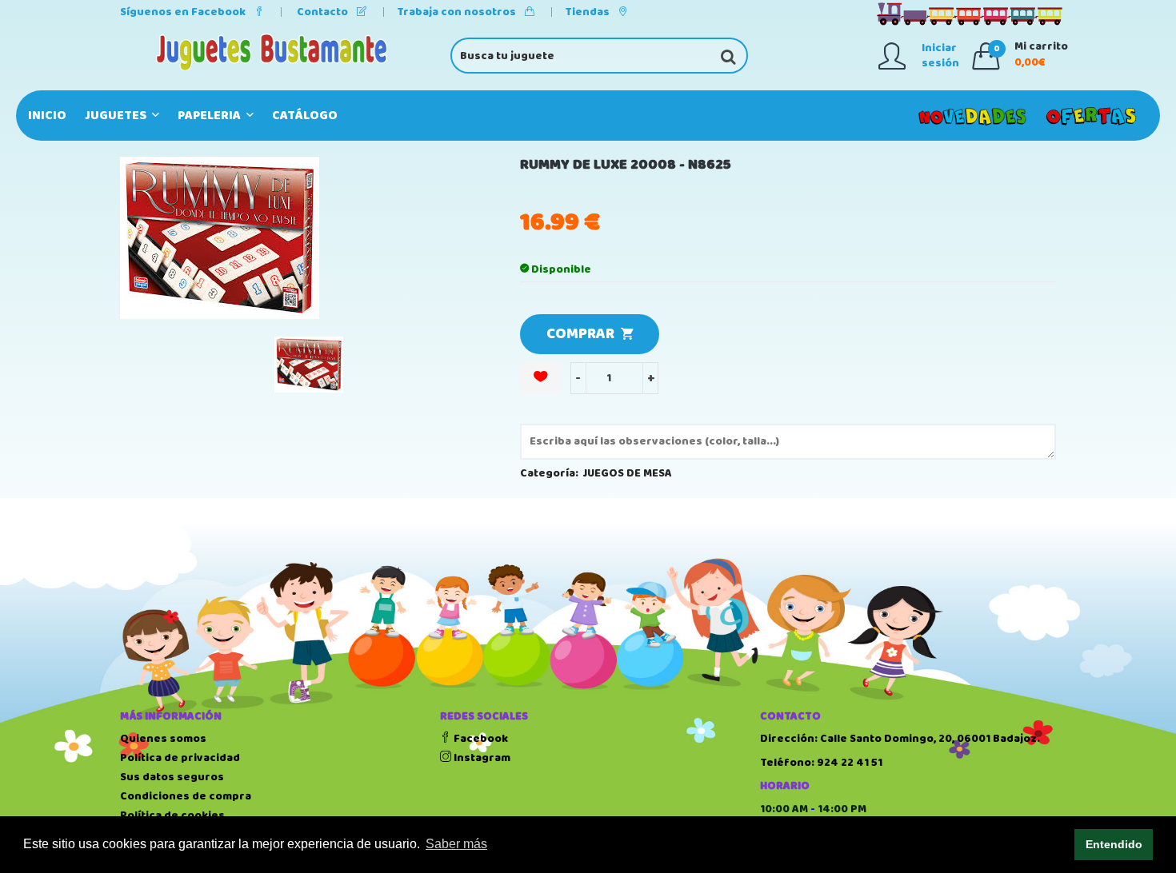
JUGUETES (117, 116)
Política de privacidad (180, 758)
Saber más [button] (456, 844)
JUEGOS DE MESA (627, 473)
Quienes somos (163, 738)
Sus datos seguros (172, 777)
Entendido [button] (1114, 844)
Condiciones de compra (185, 796)
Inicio (47, 116)
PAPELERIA (210, 116)
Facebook (479, 738)
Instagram (480, 758)
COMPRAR (583, 334)
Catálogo (305, 116)
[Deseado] (541, 378)
